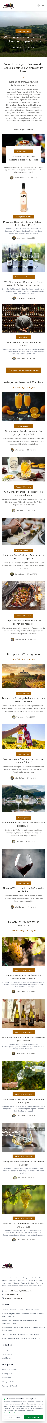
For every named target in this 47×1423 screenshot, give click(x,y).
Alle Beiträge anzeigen (23, 387)
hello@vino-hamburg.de (14, 1298)
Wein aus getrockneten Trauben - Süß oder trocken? (21, 1338)
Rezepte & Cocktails (23, 151)
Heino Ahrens (7, 1354)
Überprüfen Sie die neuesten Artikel (24, 370)
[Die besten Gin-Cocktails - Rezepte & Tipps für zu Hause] (23, 148)
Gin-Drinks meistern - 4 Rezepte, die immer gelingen (21, 1334)
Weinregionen (23, 31)
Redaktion (7, 1344)
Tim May (5, 1350)
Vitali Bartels (6, 1358)
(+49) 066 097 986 (11, 1295)
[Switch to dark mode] (39, 5)
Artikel (5, 1304)
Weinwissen (23, 337)
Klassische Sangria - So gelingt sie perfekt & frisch (20, 1309)
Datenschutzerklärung (11, 1413)
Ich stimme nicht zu (13, 1417)
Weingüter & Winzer (23, 217)
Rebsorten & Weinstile (23, 277)
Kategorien (7, 1364)
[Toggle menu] (43, 5)
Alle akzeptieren (33, 1417)
